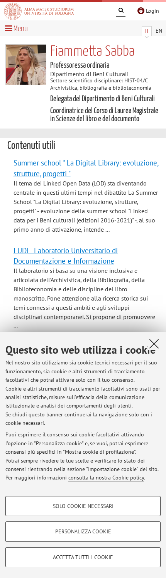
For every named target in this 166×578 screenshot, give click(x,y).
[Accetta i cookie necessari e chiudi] (154, 343)
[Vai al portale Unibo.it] (39, 11)
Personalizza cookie (83, 531)
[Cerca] (120, 12)
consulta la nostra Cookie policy (106, 477)
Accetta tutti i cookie (83, 557)
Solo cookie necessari (83, 506)
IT (146, 30)
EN (159, 30)
